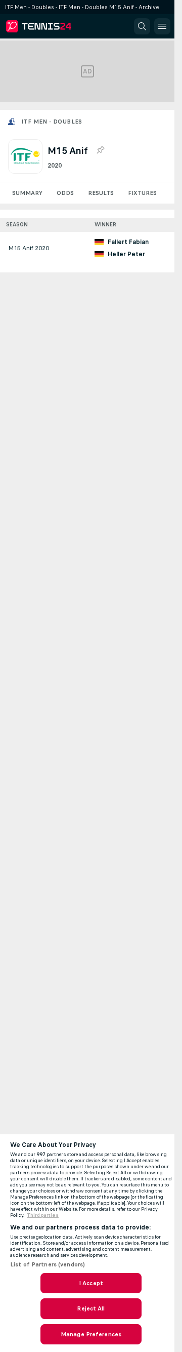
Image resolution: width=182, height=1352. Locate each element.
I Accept (91, 1283)
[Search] (142, 26)
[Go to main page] (51, 26)
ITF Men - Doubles (51, 121)
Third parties (43, 1215)
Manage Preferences (91, 1334)
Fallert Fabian (128, 242)
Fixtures (142, 192)
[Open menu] (162, 26)
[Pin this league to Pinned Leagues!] (100, 150)
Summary (27, 192)
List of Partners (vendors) (47, 1264)
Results (101, 192)
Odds (65, 192)
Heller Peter (126, 254)
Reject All (91, 1308)
